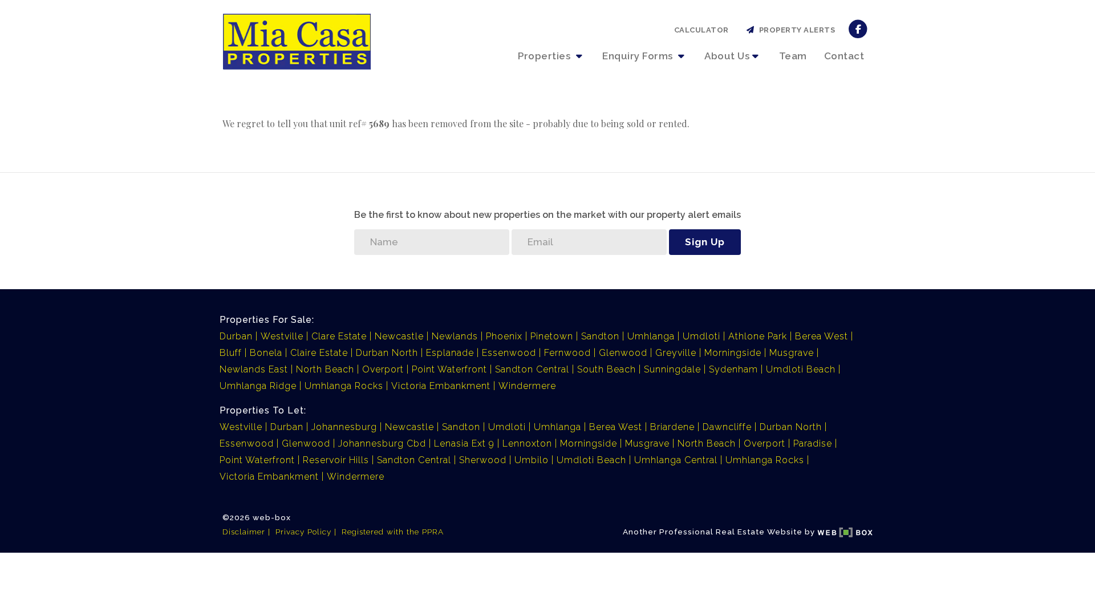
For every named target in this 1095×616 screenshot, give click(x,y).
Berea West (821, 336)
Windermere (527, 385)
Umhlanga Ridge (258, 385)
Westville (282, 336)
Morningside (732, 352)
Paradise (812, 443)
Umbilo (531, 460)
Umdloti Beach (801, 369)
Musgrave (791, 352)
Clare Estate (339, 336)
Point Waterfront (449, 369)
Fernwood (567, 352)
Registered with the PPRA (393, 531)
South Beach (606, 369)
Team (793, 56)
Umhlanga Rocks (344, 385)
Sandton (600, 336)
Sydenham (733, 369)
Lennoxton (527, 443)
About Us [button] (726, 56)
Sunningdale (672, 369)
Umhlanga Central (675, 460)
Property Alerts (795, 30)
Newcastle (399, 336)
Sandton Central (532, 369)
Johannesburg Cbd (382, 443)
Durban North (387, 352)
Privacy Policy (303, 531)
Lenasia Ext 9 (464, 443)
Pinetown (551, 336)
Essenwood (509, 352)
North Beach (325, 369)
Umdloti (701, 336)
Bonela (266, 352)
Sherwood (482, 460)
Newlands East (254, 369)
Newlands (455, 336)
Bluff (231, 352)
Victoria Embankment (440, 385)
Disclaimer (243, 531)
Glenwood (623, 352)
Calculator (701, 30)
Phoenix (504, 336)
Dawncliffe (727, 427)
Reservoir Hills (336, 460)
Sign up (705, 242)
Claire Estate (319, 352)
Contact (844, 56)
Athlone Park (757, 336)
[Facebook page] (858, 28)
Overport (383, 369)
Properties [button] (545, 56)
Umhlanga (651, 336)
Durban (236, 336)
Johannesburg (344, 427)
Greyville (675, 352)
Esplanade (450, 352)
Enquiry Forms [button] (638, 56)
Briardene (672, 427)
